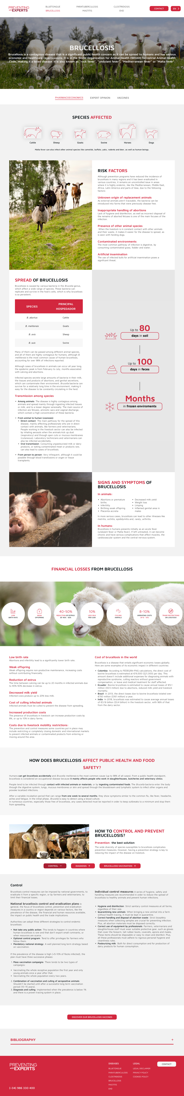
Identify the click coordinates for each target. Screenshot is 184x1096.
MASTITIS (87, 10)
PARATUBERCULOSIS (87, 6)
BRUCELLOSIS (53, 10)
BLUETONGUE (53, 6)
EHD (121, 10)
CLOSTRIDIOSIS (122, 6)
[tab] (69, 98)
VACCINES (123, 97)
